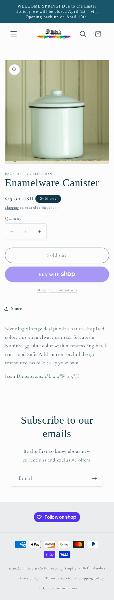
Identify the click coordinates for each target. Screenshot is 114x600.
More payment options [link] (57, 289)
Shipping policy (91, 578)
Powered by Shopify (60, 568)
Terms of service (58, 578)
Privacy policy (27, 578)
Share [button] (16, 308)
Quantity (13, 218)
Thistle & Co (32, 568)
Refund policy (94, 568)
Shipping (12, 207)
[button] (13, 34)
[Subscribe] (94, 479)
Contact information (60, 588)
